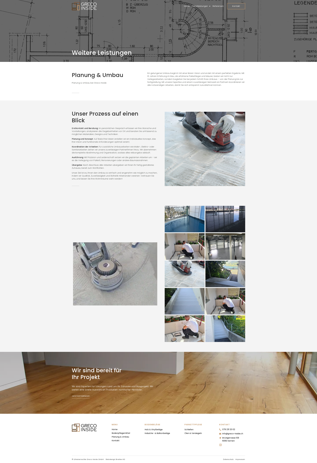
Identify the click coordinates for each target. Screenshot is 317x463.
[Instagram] (220, 445)
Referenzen (218, 6)
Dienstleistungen (200, 6)
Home (187, 6)
